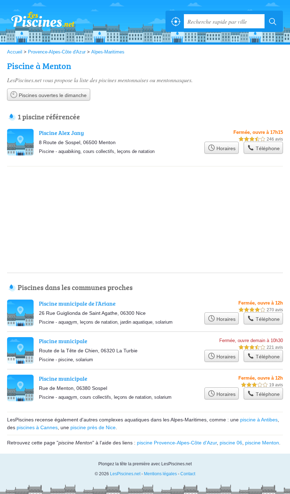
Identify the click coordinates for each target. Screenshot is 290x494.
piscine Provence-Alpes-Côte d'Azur (177, 442)
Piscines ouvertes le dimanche (52, 95)
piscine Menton (262, 442)
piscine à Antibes (259, 419)
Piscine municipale (63, 341)
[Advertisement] (145, 195)
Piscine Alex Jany (61, 133)
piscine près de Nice (93, 427)
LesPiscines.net (39, 21)
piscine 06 (231, 442)
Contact (187, 473)
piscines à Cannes (37, 427)
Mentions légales (160, 473)
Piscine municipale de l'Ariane (77, 303)
